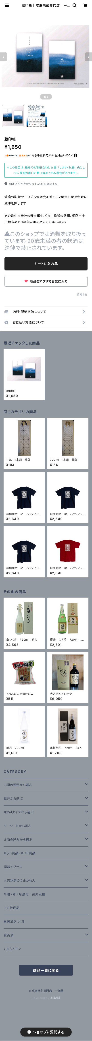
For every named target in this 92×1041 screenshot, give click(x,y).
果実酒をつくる (14, 921)
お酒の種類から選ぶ (18, 785)
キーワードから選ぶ (17, 826)
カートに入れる (46, 263)
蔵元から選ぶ (13, 798)
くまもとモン (12, 949)
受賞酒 (8, 935)
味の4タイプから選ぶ (18, 812)
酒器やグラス (13, 867)
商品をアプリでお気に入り (48, 281)
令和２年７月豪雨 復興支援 (24, 894)
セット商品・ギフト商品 (20, 853)
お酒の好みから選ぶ (18, 839)
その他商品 (12, 908)
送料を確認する (47, 184)
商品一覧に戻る (46, 970)
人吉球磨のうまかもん (19, 880)
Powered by (41, 998)
